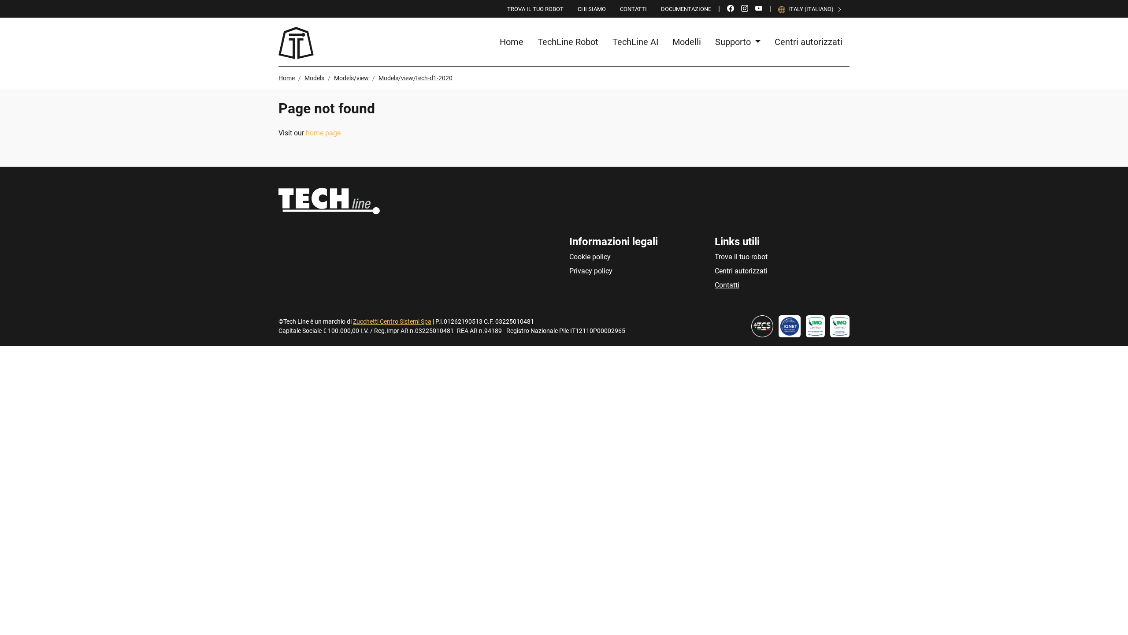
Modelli (686, 42)
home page (323, 133)
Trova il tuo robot (535, 9)
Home (511, 42)
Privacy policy (590, 271)
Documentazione (686, 9)
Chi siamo (592, 9)
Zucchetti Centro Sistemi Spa (392, 321)
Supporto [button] (734, 42)
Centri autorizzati (808, 42)
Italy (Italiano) (811, 9)
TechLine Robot (568, 42)
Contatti (633, 9)
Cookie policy (590, 257)
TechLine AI (635, 42)
